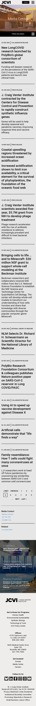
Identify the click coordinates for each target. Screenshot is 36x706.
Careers (18, 667)
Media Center (18, 664)
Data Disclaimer (26, 692)
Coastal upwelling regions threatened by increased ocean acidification (16, 155)
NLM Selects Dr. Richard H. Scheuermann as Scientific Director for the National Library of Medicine (18, 341)
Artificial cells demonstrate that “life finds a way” (16, 433)
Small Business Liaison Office (18, 700)
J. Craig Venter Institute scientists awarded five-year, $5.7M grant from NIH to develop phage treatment (17, 212)
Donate (26, 2)
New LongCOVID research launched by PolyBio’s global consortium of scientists (16, 55)
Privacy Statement (11, 692)
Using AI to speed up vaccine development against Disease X (16, 408)
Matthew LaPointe (7, 514)
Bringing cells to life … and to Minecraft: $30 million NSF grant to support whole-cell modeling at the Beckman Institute (16, 264)
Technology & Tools (18, 623)
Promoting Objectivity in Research (18, 697)
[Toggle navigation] (33, 2)
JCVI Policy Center (18, 626)
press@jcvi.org (6, 520)
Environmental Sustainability (18, 618)
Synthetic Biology (18, 620)
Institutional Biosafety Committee (18, 694)
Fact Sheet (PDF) (7, 530)
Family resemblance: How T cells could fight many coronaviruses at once (17, 460)
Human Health (18, 615)
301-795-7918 (6, 517)
